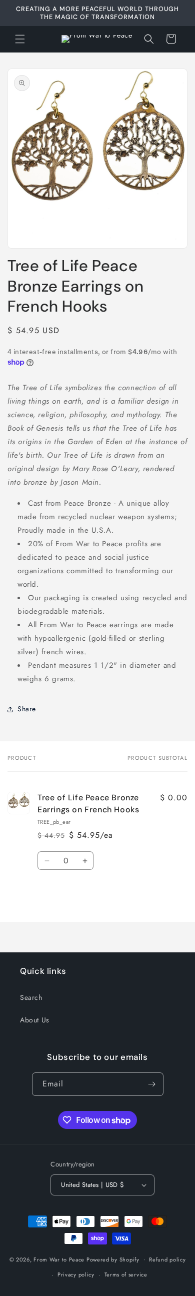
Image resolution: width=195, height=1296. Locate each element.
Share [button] (27, 709)
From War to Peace (59, 1259)
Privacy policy (76, 1274)
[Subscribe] (152, 1084)
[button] (20, 39)
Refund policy (167, 1259)
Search (31, 997)
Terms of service (126, 1274)
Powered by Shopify (113, 1259)
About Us (35, 1020)
